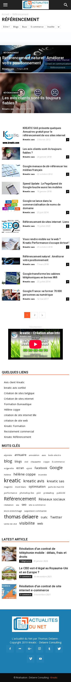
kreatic (12, 480)
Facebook (41, 468)
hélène (7, 474)
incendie (42, 474)
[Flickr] (19, 648)
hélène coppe (24, 474)
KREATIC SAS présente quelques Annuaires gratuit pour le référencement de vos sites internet (44, 132)
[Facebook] (10, 648)
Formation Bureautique (17, 404)
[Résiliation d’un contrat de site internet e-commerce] (9, 591)
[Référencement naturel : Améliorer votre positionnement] (35, 59)
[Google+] (29, 648)
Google (56, 467)
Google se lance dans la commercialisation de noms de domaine (41, 204)
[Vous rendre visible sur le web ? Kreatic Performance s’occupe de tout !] (11, 243)
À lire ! (6, 26)
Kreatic (32, 642)
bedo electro (54, 455)
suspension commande (35, 511)
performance (10, 493)
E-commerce (37, 26)
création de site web (16, 420)
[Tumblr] (49, 648)
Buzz (24, 26)
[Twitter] (59, 648)
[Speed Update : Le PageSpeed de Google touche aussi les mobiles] (11, 188)
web (40, 524)
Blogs (15, 26)
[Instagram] (39, 648)
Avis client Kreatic (14, 382)
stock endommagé (13, 511)
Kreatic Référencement (17, 437)
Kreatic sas (8, 68)
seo (24, 505)
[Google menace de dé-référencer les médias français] (11, 170)
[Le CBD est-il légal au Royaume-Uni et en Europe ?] (9, 573)
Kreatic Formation (14, 426)
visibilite (27, 523)
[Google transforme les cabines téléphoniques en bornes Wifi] (11, 278)
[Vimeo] (30, 659)
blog (8, 461)
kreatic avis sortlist (15, 387)
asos (44, 455)
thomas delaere (21, 517)
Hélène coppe (12, 409)
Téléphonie (25, 561)
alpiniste (8, 455)
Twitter (56, 517)
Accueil (5, 14)
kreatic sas (55, 481)
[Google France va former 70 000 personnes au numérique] (11, 295)
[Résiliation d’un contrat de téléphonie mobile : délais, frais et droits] (9, 554)
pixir (39, 493)
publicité (61, 493)
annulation (34, 455)
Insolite (50, 26)
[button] (66, 5)
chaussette (36, 461)
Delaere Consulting (50, 642)
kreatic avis (33, 481)
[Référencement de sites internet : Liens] (11, 226)
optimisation (37, 487)
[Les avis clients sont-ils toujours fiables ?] (35, 103)
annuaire (20, 455)
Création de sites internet (19, 398)
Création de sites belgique (19, 393)
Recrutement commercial (19, 431)
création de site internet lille (20, 415)
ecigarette (9, 468)
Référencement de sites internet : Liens (46, 221)
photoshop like (27, 493)
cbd (26, 461)
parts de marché (56, 487)
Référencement (11, 53)
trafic (44, 517)
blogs (18, 461)
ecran (20, 468)
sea (17, 505)
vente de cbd (10, 524)
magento (8, 487)
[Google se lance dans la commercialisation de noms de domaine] (11, 205)
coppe (46, 461)
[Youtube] (40, 659)
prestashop (49, 493)
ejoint (29, 468)
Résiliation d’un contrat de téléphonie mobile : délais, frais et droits (42, 552)
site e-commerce (37, 505)
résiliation (8, 505)
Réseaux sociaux (52, 499)
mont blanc (20, 487)
